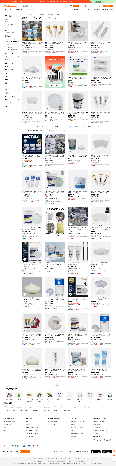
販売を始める (96, 424)
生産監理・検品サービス (32, 433)
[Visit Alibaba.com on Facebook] (94, 440)
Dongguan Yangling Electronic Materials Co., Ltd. (78, 119)
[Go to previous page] (53, 384)
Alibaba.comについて (8, 418)
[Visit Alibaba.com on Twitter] (101, 440)
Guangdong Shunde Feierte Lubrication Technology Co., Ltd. (32, 51)
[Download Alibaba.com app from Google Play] (107, 451)
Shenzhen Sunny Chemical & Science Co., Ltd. (55, 119)
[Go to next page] (79, 384)
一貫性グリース (51, 130)
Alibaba (23, 15)
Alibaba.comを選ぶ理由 (9, 421)
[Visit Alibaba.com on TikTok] (110, 440)
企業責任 (5, 427)
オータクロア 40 (66, 410)
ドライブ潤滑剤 (10, 407)
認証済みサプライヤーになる (100, 430)
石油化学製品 (51, 15)
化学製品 (30, 15)
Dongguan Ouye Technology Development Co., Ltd (32, 121)
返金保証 (28, 424)
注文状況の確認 (97, 427)
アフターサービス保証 (31, 430)
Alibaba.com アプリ (74, 451)
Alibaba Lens (6, 451)
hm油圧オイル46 (46, 126)
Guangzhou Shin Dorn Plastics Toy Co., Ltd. (101, 84)
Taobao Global (64, 458)
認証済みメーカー (52, 421)
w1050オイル (102, 126)
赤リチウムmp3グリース (34, 407)
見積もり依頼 (51, 424)
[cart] (91, 6)
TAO (70, 458)
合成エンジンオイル (11, 410)
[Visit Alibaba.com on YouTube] (107, 440)
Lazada (58, 458)
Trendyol (75, 458)
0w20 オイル (56, 410)
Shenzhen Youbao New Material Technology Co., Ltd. (78, 85)
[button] (71, 6)
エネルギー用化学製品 (40, 15)
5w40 (56, 407)
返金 (72, 430)
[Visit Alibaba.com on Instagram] (104, 440)
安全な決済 (28, 421)
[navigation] (12, 199)
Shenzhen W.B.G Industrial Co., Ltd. (99, 51)
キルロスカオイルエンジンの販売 (31, 126)
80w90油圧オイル (76, 126)
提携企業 (95, 433)
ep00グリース (106, 407)
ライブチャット (75, 424)
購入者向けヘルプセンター (77, 421)
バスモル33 (64, 126)
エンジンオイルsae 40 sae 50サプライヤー (33, 130)
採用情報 (5, 430)
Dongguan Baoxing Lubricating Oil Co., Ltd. (32, 86)
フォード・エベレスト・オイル (91, 407)
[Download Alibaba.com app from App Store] (96, 451)
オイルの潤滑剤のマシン (89, 126)
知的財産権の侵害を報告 (77, 433)
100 (76, 384)
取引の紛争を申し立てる (77, 427)
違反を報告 (73, 436)
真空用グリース (21, 407)
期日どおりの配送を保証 (32, 427)
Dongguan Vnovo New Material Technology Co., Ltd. (55, 51)
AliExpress (35, 458)
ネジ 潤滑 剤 (46, 410)
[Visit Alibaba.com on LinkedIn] (97, 440)
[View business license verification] (72, 463)
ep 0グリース (78, 407)
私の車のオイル (47, 407)
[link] (114, 451)
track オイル (36, 410)
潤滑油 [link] (58, 15)
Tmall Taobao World (50, 458)
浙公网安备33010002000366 (83, 463)
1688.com (41, 458)
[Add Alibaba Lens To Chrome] (25, 451)
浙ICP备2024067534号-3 (98, 463)
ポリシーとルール (30, 436)
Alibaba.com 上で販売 (98, 421)
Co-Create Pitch (7, 424)
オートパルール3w (66, 407)
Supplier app (64, 451)
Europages (81, 458)
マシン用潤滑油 (62, 130)
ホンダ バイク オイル (24, 410)
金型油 (56, 126)
